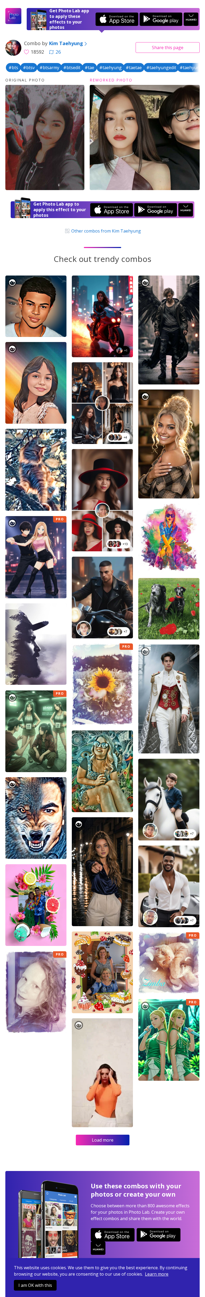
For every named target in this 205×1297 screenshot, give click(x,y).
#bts (13, 67)
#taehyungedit (161, 67)
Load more (102, 1140)
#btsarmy (49, 67)
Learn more (156, 1274)
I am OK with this (35, 1285)
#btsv (29, 67)
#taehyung (110, 67)
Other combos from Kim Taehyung (105, 231)
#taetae (134, 67)
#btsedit (71, 67)
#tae (89, 67)
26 (58, 52)
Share (167, 47)
